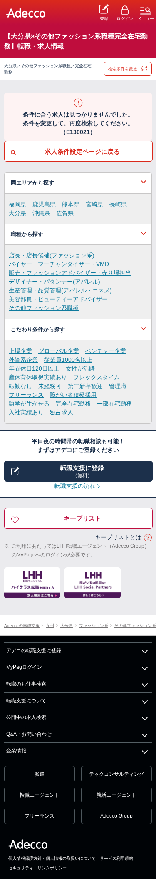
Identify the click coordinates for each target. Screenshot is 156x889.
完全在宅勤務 (73, 403)
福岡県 (17, 204)
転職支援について (26, 701)
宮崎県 (94, 204)
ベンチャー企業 (105, 351)
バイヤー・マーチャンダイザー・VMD (59, 264)
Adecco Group (116, 816)
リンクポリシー (52, 868)
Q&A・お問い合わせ (29, 734)
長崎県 (118, 204)
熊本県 (70, 204)
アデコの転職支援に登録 (33, 650)
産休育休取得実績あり (38, 377)
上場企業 (20, 351)
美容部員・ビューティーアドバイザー (58, 299)
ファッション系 (93, 625)
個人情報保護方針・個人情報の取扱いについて (52, 858)
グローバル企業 (58, 351)
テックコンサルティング (116, 774)
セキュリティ (20, 868)
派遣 (40, 774)
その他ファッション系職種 (44, 308)
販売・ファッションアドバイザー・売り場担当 (70, 272)
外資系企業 (23, 359)
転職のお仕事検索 (26, 684)
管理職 (117, 386)
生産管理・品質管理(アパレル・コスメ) (60, 290)
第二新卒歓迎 (85, 386)
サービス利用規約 (116, 858)
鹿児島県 (44, 204)
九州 (50, 625)
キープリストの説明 (148, 537)
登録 (104, 18)
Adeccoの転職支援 (22, 625)
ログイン (124, 18)
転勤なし (20, 386)
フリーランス (26, 394)
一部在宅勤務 (114, 403)
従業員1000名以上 (68, 359)
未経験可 (50, 386)
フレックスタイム (96, 377)
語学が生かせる (29, 403)
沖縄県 (41, 213)
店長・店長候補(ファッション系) (51, 255)
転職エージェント (39, 795)
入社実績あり (26, 412)
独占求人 (61, 412)
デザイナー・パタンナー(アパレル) (54, 281)
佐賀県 (65, 213)
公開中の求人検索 (26, 717)
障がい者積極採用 (73, 394)
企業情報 (16, 751)
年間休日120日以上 (34, 368)
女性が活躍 (80, 368)
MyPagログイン (24, 667)
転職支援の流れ (74, 486)
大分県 (17, 213)
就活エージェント (116, 795)
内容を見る (78, 183)
